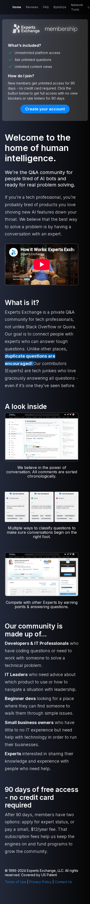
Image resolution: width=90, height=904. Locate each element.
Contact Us (63, 882)
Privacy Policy (40, 882)
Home (16, 7)
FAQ (46, 7)
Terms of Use (15, 882)
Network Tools (77, 7)
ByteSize (60, 7)
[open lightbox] (41, 437)
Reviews (32, 7)
